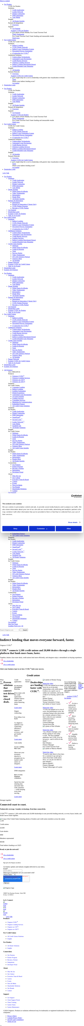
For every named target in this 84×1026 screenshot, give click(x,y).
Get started (15, 83)
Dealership (11, 675)
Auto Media (16, 188)
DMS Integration (17, 186)
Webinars (15, 246)
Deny (15, 528)
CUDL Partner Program (20, 206)
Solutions (11, 178)
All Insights (16, 260)
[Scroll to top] (1, 1025)
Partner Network (13, 262)
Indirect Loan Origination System (23, 225)
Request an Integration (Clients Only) (24, 204)
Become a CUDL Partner (20, 208)
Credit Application (18, 180)
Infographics (16, 195)
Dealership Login (9, 85)
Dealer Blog (16, 197)
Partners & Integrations (15, 201)
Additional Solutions (15, 231)
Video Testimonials (18, 193)
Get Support (12, 210)
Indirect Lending (17, 221)
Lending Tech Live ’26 (15, 626)
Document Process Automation (22, 227)
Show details (72, 522)
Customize (41, 528)
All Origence (8, 370)
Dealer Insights (13, 189)
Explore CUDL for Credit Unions (19, 264)
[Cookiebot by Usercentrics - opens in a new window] (73, 496)
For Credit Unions (10, 40)
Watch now (16, 38)
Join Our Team (13, 624)
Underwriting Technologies (21, 233)
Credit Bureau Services (19, 236)
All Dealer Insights (18, 199)
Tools (14, 79)
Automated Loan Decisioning (21, 234)
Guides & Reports (18, 249)
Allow (69, 528)
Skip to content (5, 1)
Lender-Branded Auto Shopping (22, 242)
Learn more (18, 708)
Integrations (16, 202)
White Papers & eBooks (20, 191)
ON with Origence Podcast (21, 257)
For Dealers (8, 4)
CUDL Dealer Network (20, 223)
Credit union (33, 675)
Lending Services (18, 238)
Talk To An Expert (14, 215)
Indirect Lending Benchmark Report (24, 240)
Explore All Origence (11, 270)
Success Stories (17, 253)
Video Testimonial (18, 34)
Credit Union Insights (15, 244)
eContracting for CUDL (20, 229)
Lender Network (17, 182)
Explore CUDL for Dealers (17, 214)
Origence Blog (17, 259)
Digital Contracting (18, 184)
